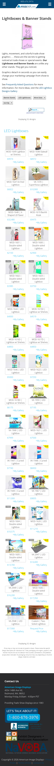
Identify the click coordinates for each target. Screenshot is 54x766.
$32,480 (11, 219)
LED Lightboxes (24, 97)
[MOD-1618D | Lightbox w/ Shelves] (15, 392)
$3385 (10, 286)
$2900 (33, 252)
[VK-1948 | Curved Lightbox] (38, 452)
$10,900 (34, 189)
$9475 (33, 219)
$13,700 (11, 564)
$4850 (10, 346)
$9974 (10, 159)
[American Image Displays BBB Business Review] (27, 726)
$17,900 (11, 628)
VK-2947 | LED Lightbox (38, 556)
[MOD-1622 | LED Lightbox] (38, 361)
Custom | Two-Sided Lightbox (39, 622)
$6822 (10, 189)
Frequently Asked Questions (20, 84)
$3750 (33, 286)
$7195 (33, 407)
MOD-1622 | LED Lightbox (39, 371)
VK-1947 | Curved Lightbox (15, 462)
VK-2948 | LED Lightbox (15, 622)
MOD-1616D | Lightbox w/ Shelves (15, 341)
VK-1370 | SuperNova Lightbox (38, 183)
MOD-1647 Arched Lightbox (15, 183)
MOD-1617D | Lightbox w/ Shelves (38, 341)
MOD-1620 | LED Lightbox (39, 523)
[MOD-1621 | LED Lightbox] (38, 422)
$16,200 (11, 595)
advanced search (31, 113)
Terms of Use (24, 762)
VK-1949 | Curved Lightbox (15, 492)
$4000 (10, 316)
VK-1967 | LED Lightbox (38, 492)
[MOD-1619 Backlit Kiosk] (38, 204)
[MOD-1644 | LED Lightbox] (15, 301)
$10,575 (11, 531)
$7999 (10, 437)
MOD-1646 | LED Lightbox (15, 371)
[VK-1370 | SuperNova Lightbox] (38, 173)
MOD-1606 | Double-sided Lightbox (38, 590)
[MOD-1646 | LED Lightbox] (15, 361)
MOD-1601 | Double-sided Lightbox (15, 245)
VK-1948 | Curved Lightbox (38, 462)
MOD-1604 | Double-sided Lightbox (15, 524)
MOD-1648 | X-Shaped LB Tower (15, 214)
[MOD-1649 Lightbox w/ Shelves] (15, 143)
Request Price (36, 628)
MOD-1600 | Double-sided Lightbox (38, 245)
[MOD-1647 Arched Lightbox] (15, 173)
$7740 (10, 468)
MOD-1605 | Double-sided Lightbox (15, 557)
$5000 (10, 377)
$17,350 (34, 598)
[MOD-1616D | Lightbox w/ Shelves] (15, 331)
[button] (39, 98)
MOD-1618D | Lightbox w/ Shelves (15, 401)
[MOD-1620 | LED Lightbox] (38, 513)
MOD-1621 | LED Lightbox (39, 432)
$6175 (10, 407)
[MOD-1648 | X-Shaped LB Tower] (15, 204)
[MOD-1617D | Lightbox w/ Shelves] (38, 331)
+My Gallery (18, 162)
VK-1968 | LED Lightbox (15, 432)
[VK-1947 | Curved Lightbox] (15, 452)
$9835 (33, 498)
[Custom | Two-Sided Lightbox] (38, 613)
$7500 (33, 437)
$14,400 (34, 562)
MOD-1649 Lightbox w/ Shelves (15, 153)
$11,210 (34, 528)
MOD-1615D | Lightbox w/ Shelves (38, 310)
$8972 (33, 159)
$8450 (33, 468)
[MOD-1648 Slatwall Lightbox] (38, 143)
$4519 (33, 316)
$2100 (10, 252)
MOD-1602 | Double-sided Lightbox (15, 278)
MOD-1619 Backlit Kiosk (38, 214)
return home (40, 113)
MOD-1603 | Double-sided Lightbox (38, 278)
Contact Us (38, 762)
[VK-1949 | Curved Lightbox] (15, 483)
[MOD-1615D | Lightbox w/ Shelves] (38, 301)
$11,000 (11, 498)
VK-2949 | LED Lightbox (15, 589)
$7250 (33, 377)
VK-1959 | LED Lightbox (38, 401)
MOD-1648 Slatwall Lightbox (38, 153)
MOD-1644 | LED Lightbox (15, 310)
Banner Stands (9, 97)
